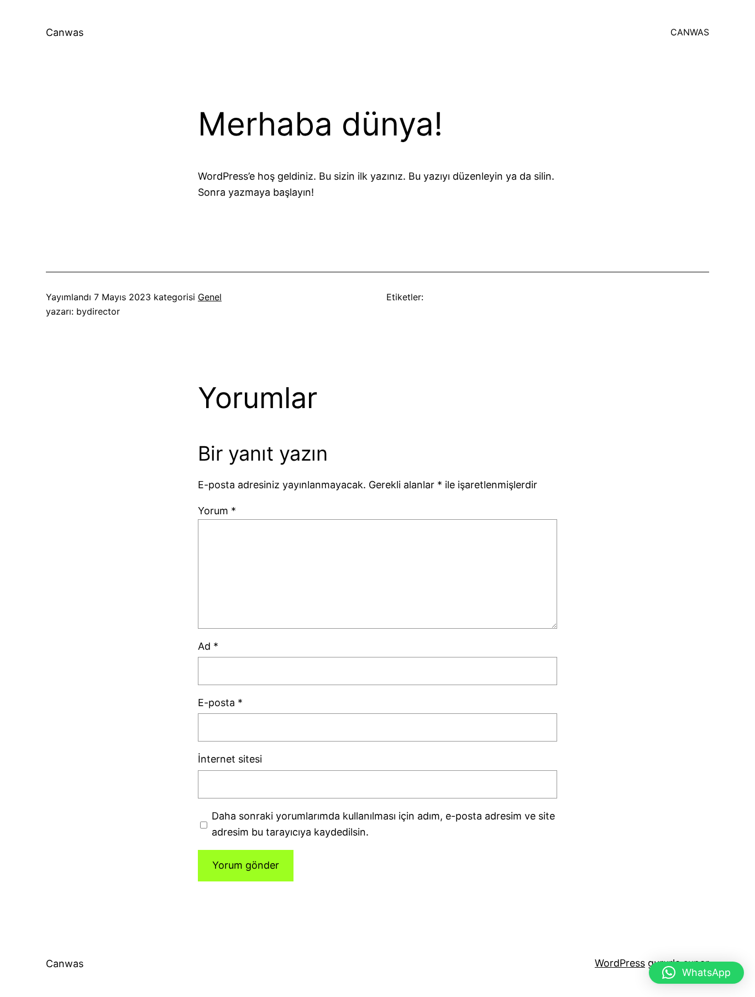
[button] (696, 973)
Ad (208, 646)
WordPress (620, 963)
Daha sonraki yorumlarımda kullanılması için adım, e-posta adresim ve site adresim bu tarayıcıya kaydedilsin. (383, 824)
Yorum (217, 510)
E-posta (220, 702)
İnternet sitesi (230, 759)
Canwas (64, 32)
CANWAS (689, 32)
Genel (210, 296)
